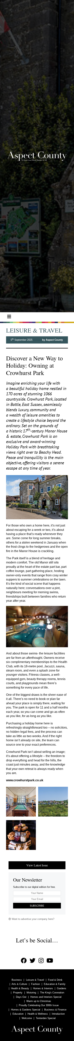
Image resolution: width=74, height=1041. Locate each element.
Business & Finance (55, 1009)
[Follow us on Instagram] (41, 960)
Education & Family (54, 984)
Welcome (27, 1018)
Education (18, 1013)
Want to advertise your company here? (32, 919)
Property (17, 992)
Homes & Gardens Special (25, 1009)
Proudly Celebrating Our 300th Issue (39, 1005)
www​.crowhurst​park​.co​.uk (24, 780)
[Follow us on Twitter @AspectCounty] (32, 960)
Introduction (58, 1013)
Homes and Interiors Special (45, 997)
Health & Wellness (38, 1013)
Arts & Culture (19, 984)
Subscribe (37, 905)
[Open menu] (9, 316)
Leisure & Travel (35, 979)
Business (17, 979)
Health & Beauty (20, 988)
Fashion (35, 984)
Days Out (21, 997)
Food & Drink (55, 979)
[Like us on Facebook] (24, 960)
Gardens (61, 988)
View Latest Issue (37, 865)
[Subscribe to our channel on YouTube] (49, 960)
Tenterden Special (46, 1018)
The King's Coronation (52, 992)
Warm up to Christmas (38, 1001)
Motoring (31, 992)
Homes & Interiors (43, 988)
